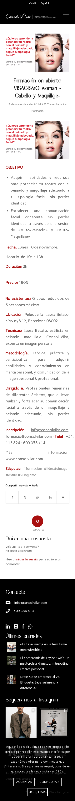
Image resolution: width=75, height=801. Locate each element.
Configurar (49, 782)
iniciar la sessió (26, 559)
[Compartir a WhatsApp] (37, 497)
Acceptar (24, 782)
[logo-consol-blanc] (31, 16)
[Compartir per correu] (63, 497)
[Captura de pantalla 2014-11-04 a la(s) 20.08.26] (37, 53)
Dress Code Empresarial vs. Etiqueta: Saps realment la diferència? (40, 682)
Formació (37, 111)
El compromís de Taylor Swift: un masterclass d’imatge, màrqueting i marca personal (44, 663)
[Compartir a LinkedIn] (50, 497)
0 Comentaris (53, 104)
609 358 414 (24, 611)
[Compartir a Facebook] (12, 497)
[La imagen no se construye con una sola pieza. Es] (53, 722)
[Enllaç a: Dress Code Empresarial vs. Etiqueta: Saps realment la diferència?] (11, 679)
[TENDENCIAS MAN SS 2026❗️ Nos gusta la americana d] (21, 722)
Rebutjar (37, 792)
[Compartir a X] (25, 497)
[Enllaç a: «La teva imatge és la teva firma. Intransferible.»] (11, 647)
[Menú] (64, 16)
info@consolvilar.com (30, 603)
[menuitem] (64, 16)
